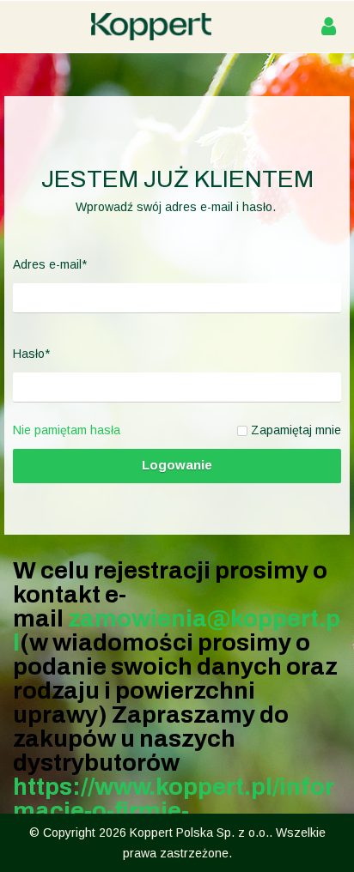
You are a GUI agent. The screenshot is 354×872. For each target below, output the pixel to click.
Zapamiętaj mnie (296, 430)
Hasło (31, 353)
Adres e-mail (50, 264)
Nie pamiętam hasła (66, 430)
